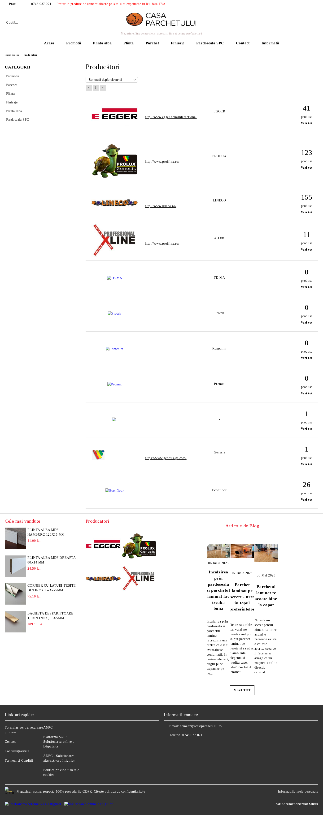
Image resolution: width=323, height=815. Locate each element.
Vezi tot (307, 123)
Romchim (219, 348)
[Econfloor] (114, 490)
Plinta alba (102, 43)
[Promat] (114, 384)
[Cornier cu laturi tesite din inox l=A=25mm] (15, 594)
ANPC (47, 727)
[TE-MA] (114, 278)
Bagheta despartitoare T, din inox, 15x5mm (50, 616)
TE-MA (219, 277)
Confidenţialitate (17, 751)
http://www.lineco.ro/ (160, 206)
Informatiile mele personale (298, 791)
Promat (219, 384)
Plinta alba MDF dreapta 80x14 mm (51, 560)
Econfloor (219, 490)
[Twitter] (315, 4)
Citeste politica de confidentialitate (119, 791)
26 (306, 484)
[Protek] (114, 313)
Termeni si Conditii (19, 760)
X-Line (219, 238)
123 (306, 152)
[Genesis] (114, 459)
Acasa (49, 43)
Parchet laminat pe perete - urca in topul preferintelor (242, 596)
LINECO (219, 200)
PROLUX (219, 156)
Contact (243, 43)
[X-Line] (114, 255)
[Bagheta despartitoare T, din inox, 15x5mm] (15, 621)
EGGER (219, 111)
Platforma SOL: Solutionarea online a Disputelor (58, 741)
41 (306, 108)
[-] (114, 420)
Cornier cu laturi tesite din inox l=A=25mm (51, 588)
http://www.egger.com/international (171, 117)
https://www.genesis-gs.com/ (166, 458)
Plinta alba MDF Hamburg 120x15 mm (46, 532)
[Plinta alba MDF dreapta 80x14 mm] (15, 566)
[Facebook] (308, 4)
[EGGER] (114, 125)
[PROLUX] (114, 181)
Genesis (219, 452)
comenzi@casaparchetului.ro (201, 726)
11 (306, 234)
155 (306, 197)
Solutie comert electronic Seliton (297, 804)
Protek (219, 313)
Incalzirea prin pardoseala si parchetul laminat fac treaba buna (218, 590)
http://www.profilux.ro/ (162, 161)
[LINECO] (114, 205)
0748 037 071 (41, 4)
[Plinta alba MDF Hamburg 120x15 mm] (15, 538)
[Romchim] (114, 349)
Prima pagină (12, 55)
